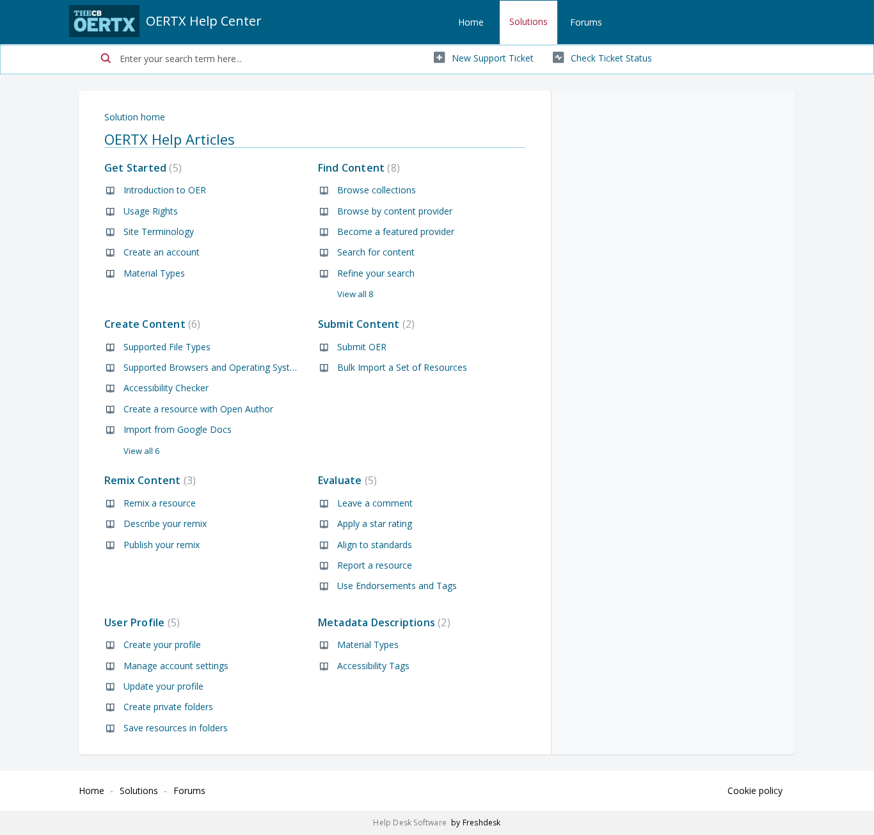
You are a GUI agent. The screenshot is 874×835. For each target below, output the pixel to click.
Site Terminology (158, 231)
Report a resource (374, 565)
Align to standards (374, 545)
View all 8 (355, 294)
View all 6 (141, 451)
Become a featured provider (395, 231)
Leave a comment (375, 503)
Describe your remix (165, 523)
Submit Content (364, 324)
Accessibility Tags (373, 666)
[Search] (106, 59)
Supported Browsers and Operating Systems (215, 367)
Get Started (141, 168)
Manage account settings (175, 666)
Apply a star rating (374, 523)
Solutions (528, 21)
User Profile (140, 622)
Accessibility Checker (166, 388)
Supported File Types (167, 347)
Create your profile (162, 644)
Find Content (357, 168)
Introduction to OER (164, 190)
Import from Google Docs (177, 429)
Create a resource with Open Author (198, 409)
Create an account (161, 252)
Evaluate (346, 480)
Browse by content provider (394, 211)
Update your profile (163, 686)
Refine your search (376, 273)
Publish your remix (161, 545)
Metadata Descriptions (382, 622)
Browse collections (376, 190)
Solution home (134, 117)
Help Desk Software (411, 822)
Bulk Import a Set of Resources (402, 367)
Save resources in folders (175, 728)
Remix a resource (159, 503)
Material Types (154, 273)
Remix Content (148, 480)
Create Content (150, 324)
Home (471, 22)
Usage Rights (150, 211)
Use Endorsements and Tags (397, 586)
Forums (586, 22)
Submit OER (361, 347)
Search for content (376, 252)
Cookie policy (755, 790)
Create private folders (168, 707)
